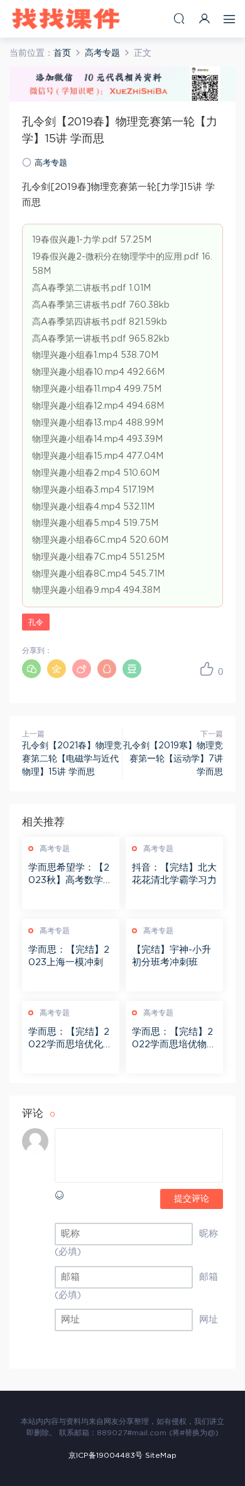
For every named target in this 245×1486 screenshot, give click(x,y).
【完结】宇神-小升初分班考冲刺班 (171, 956)
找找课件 (65, 19)
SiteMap (161, 1455)
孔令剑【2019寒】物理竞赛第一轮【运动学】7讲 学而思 (173, 759)
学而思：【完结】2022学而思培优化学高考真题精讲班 (70, 1039)
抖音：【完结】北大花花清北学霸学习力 (174, 874)
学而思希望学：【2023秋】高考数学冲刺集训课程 (70, 875)
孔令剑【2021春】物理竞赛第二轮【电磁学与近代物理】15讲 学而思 (72, 759)
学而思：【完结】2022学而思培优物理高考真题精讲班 (174, 1039)
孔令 (35, 622)
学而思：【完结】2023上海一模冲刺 (68, 956)
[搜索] (179, 18)
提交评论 (191, 1199)
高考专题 (51, 163)
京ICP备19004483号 (105, 1455)
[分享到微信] (31, 668)
